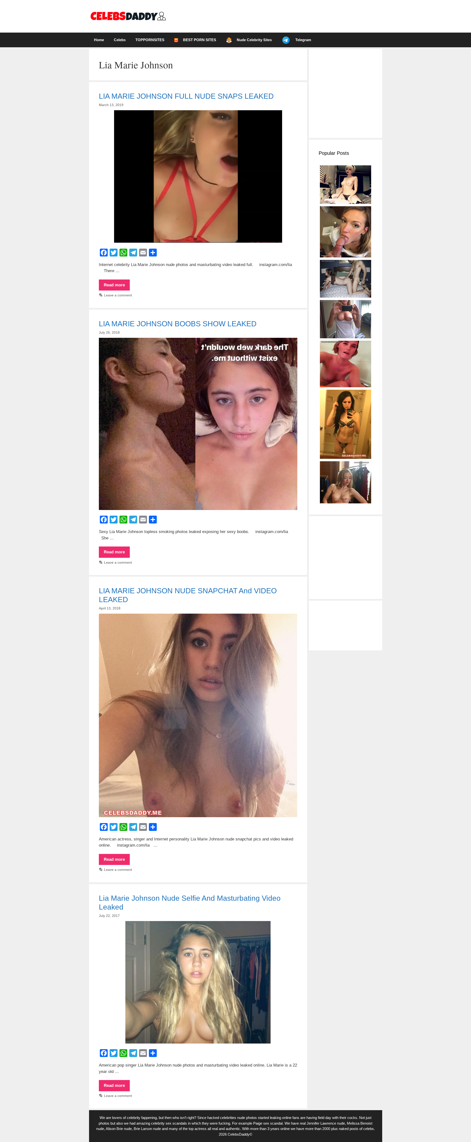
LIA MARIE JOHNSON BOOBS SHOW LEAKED (178, 324)
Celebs (120, 40)
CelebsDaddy (238, 1134)
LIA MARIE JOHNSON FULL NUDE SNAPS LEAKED (186, 96)
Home (99, 40)
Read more (117, 286)
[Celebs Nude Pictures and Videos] (128, 16)
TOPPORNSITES (149, 40)
